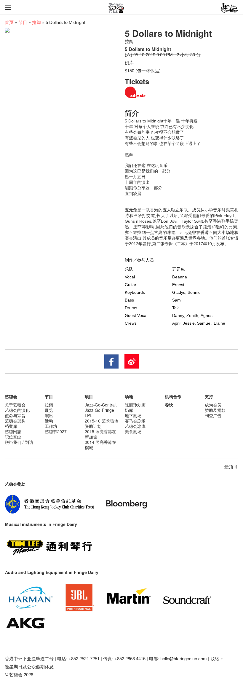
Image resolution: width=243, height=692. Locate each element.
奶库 (129, 410)
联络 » (216, 658)
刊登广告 (213, 415)
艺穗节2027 (56, 431)
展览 (49, 410)
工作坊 (51, 426)
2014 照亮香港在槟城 (100, 444)
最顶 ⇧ (231, 466)
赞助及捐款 (215, 410)
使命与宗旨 (15, 415)
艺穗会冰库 (135, 426)
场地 (129, 396)
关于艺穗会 (15, 405)
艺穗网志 (13, 431)
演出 (49, 415)
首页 (9, 22)
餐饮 (169, 405)
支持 (209, 396)
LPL (88, 415)
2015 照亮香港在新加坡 (100, 434)
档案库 (11, 426)
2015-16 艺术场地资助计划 (101, 423)
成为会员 (213, 405)
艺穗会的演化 (17, 410)
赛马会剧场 (135, 421)
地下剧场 (133, 415)
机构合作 (173, 396)
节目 (22, 22)
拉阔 (36, 22)
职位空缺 (13, 437)
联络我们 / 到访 (19, 442)
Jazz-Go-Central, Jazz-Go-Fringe (101, 407)
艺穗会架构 (15, 421)
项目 (89, 396)
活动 (49, 421)
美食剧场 (133, 431)
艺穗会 (11, 396)
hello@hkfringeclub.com (183, 658)
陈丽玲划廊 (135, 405)
